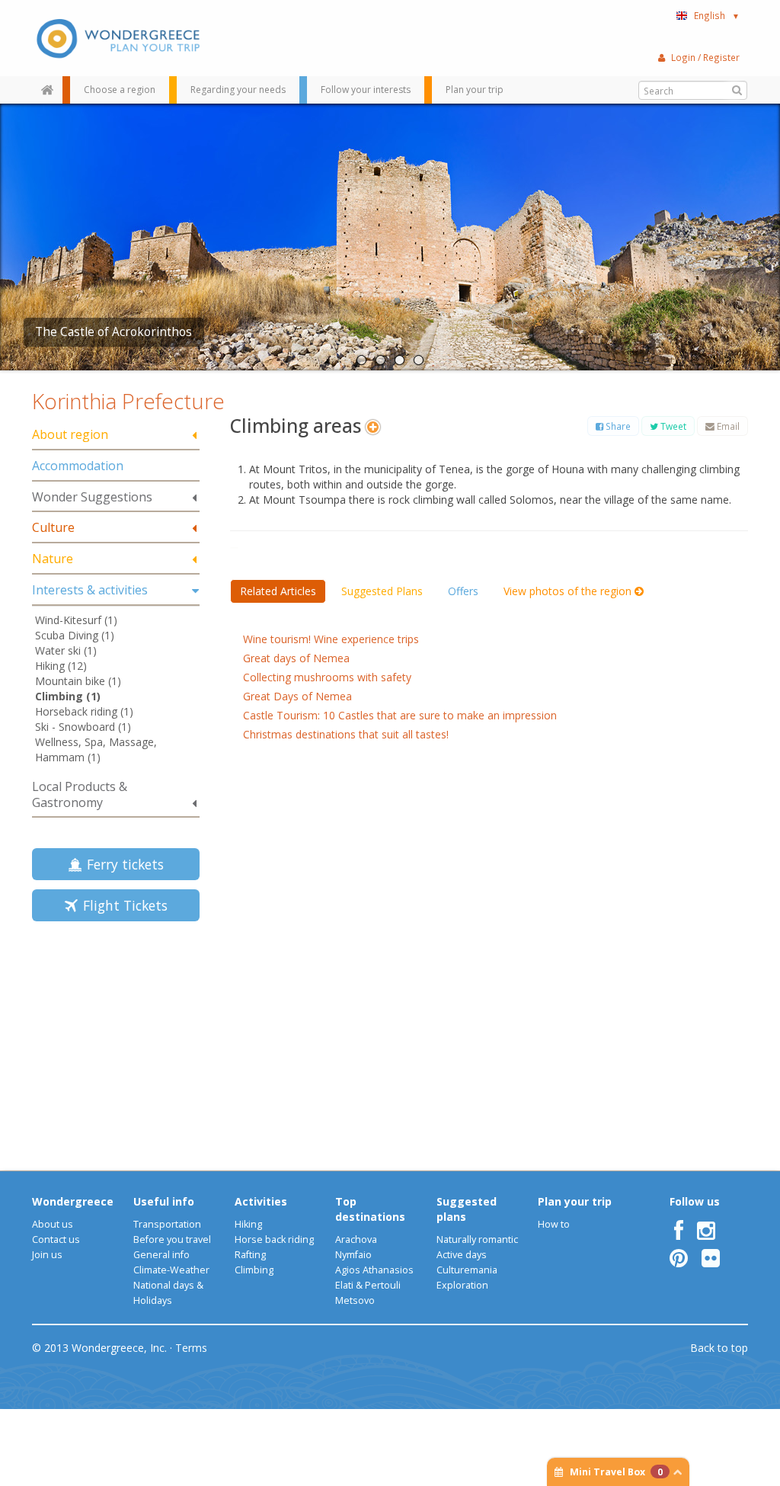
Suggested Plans (382, 591)
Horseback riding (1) (84, 711)
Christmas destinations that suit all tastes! (346, 734)
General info (161, 1254)
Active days (461, 1254)
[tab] (116, 435)
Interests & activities (90, 589)
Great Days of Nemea (297, 696)
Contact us (56, 1239)
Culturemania (466, 1269)
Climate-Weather (171, 1269)
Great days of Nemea (296, 658)
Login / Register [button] (705, 57)
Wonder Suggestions (92, 496)
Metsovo (355, 1300)
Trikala (54, 332)
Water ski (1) (66, 650)
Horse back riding (274, 1239)
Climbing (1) (68, 696)
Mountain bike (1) (78, 681)
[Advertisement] (127, 1041)
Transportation (167, 1224)
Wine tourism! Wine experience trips (331, 639)
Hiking (248, 1224)
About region (70, 434)
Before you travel (172, 1239)
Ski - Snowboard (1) (83, 726)
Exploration (462, 1285)
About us (52, 1224)
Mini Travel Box (616, 1471)
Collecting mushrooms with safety (327, 677)
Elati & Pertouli (368, 1285)
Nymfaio (353, 1254)
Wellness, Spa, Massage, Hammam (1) (96, 749)
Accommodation (77, 465)
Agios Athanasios (374, 1269)
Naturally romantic (477, 1239)
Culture (53, 527)
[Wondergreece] (116, 38)
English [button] (717, 15)
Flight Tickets (121, 905)
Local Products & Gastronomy (79, 794)
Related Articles (278, 591)
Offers (463, 591)
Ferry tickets (121, 864)
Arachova (356, 1239)
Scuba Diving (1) (74, 635)
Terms (191, 1347)
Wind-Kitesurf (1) (76, 620)
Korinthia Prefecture (128, 400)
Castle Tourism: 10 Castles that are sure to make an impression (400, 715)
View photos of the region (569, 591)
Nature (52, 558)
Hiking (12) (61, 665)
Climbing (254, 1269)
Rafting (250, 1254)
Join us (47, 1254)
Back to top (719, 1347)
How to (554, 1224)
